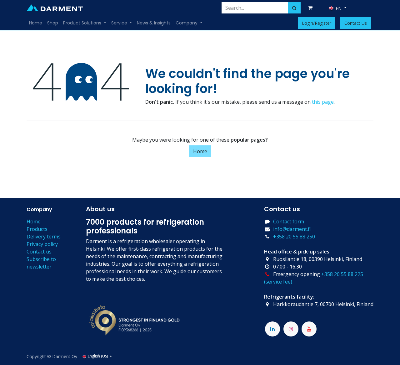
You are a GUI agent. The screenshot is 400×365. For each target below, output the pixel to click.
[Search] (294, 7)
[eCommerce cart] (311, 7)
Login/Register (316, 23)
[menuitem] (36, 23)
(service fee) (278, 281)
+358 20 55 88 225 (342, 274)
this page (323, 101)
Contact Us (355, 23)
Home (200, 151)
